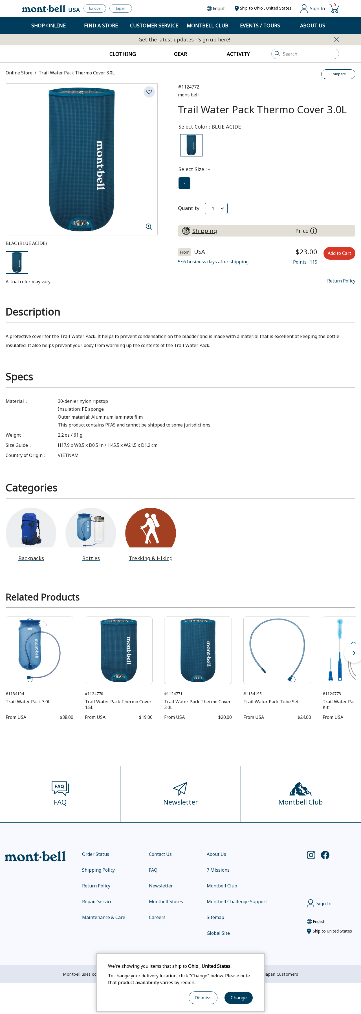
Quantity (188, 208)
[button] (341, 281)
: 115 (305, 262)
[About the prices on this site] (314, 231)
